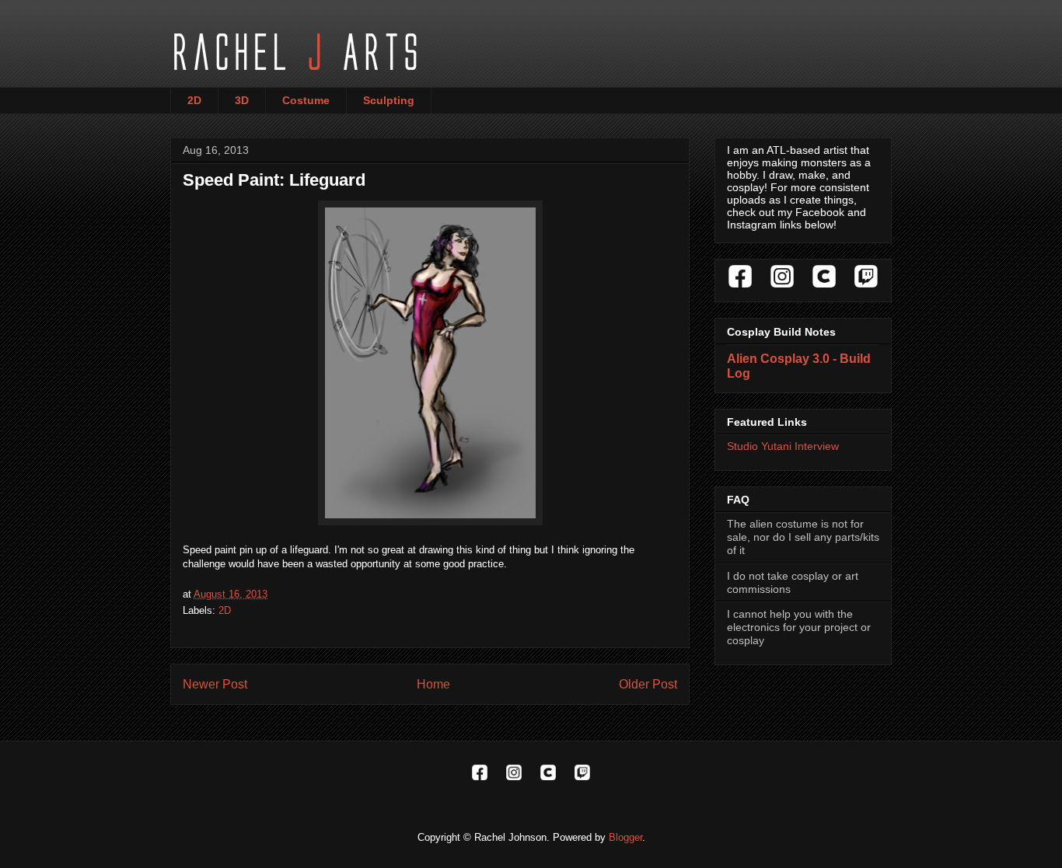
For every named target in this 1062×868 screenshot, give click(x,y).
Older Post (648, 684)
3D (242, 100)
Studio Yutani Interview (783, 446)
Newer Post (215, 684)
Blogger (625, 837)
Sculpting (388, 100)
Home (433, 684)
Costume (306, 100)
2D (194, 100)
